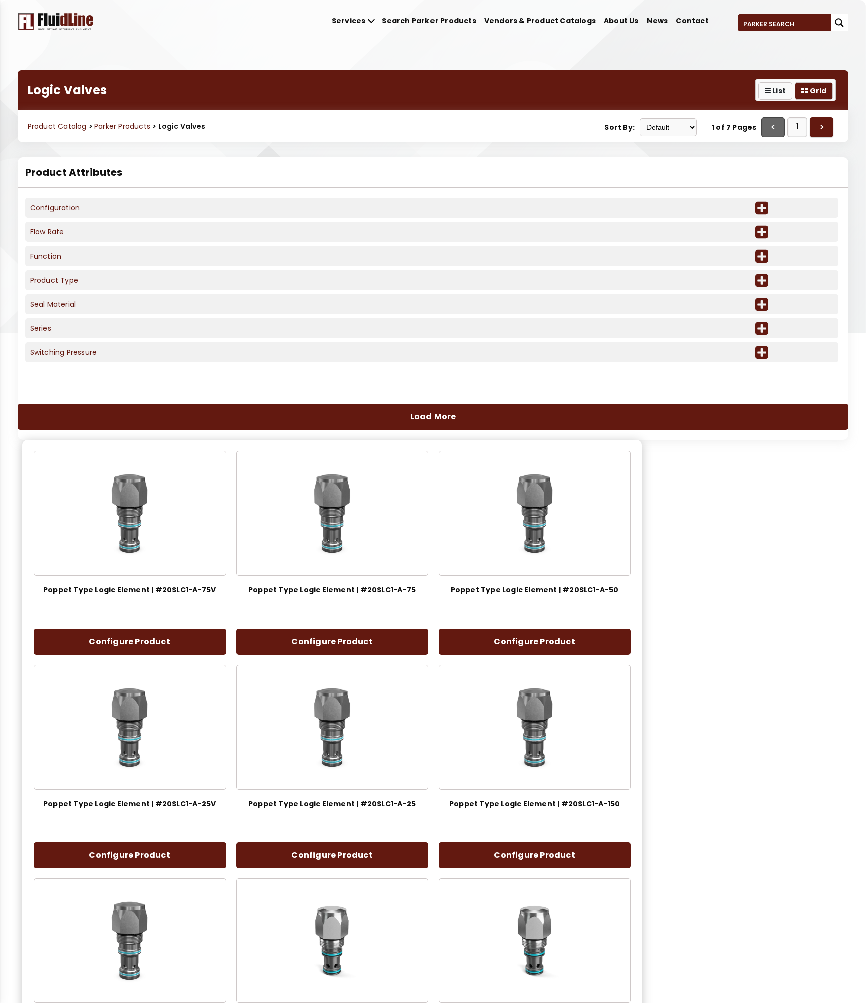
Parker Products (123, 126)
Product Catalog (57, 126)
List (778, 91)
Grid (817, 91)
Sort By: (619, 127)
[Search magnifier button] (839, 22)
